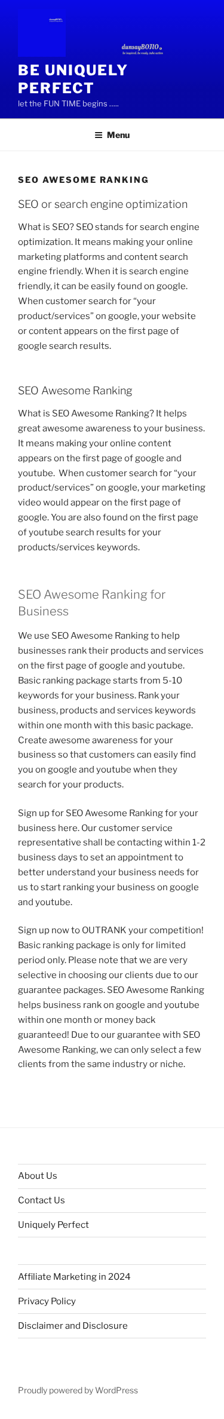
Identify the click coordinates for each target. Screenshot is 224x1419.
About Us (37, 1175)
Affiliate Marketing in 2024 (74, 1276)
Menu (118, 135)
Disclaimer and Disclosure (73, 1325)
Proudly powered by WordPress (78, 1390)
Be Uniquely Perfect (73, 79)
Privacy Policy (47, 1301)
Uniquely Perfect (53, 1224)
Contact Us (41, 1200)
